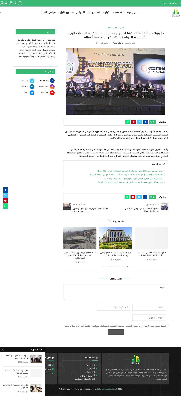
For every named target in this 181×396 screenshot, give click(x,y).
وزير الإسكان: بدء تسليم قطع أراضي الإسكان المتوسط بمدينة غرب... (115, 254)
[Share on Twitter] (139, 122)
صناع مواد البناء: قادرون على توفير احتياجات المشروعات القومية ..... (151, 254)
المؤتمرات (79, 12)
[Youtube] (6, 3)
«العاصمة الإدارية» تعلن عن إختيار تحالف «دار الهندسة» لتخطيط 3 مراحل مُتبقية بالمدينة (126, 175)
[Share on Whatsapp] (127, 122)
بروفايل (64, 12)
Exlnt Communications (106, 389)
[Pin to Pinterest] (133, 122)
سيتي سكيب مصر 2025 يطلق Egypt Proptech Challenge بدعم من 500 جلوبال (130, 171)
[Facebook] (20, 3)
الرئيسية (132, 12)
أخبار (107, 12)
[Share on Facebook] (145, 122)
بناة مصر (119, 12)
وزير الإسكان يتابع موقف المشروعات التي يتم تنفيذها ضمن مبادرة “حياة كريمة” (130, 182)
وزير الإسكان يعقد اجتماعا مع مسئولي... (15, 386)
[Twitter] (15, 3)
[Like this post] (151, 122)
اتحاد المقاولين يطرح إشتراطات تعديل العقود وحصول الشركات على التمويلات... (80, 255)
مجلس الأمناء (48, 12)
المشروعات (94, 12)
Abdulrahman (118, 43)
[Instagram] (11, 3)
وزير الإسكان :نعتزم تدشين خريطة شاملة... (16, 371)
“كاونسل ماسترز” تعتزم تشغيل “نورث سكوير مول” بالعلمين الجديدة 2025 (133, 178)
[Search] (1, 13)
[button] (67, 247)
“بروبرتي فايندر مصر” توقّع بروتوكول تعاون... (17, 357)
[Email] (2, 3)
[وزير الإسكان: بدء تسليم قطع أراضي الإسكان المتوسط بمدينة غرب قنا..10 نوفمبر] (115, 238)
